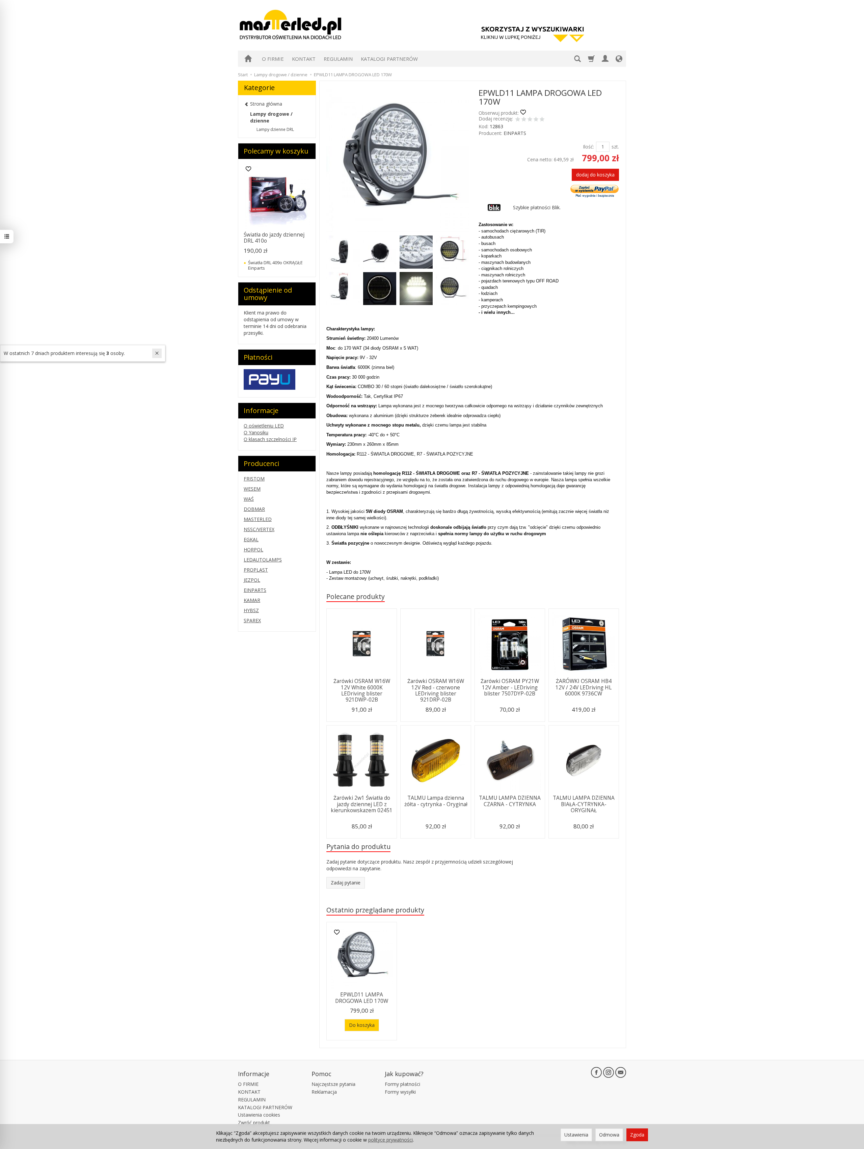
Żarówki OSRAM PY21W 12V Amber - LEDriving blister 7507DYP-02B (510, 687)
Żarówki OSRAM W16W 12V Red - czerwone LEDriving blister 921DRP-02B (435, 690)
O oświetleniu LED (264, 425)
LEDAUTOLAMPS (263, 559)
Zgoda (637, 1134)
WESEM (252, 489)
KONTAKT (304, 58)
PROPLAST (256, 570)
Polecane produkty (355, 596)
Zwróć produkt (254, 1122)
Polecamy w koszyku (276, 151)
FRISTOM (254, 478)
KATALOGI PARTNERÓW (389, 58)
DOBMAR (254, 509)
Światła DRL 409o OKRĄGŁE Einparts (275, 265)
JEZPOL (252, 580)
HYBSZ (251, 610)
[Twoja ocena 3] (530, 119)
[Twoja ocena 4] (536, 119)
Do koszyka (362, 1025)
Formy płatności (402, 1084)
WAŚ (249, 499)
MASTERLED (258, 519)
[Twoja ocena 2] (524, 119)
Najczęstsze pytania (333, 1084)
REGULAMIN (338, 58)
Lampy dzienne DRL (275, 129)
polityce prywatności (390, 1140)
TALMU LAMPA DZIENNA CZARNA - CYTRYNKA (510, 801)
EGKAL (251, 539)
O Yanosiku (256, 432)
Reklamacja (324, 1092)
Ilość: (588, 146)
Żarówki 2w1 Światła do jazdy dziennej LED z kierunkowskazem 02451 (362, 804)
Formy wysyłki (400, 1092)
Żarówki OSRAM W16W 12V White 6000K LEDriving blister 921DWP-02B (361, 690)
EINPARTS (515, 133)
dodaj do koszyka (595, 174)
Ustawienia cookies (259, 1115)
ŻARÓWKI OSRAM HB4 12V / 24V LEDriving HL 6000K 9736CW (584, 687)
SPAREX (252, 620)
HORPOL (253, 549)
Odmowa (609, 1134)
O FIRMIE (273, 58)
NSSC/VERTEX (259, 529)
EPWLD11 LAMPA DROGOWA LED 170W (361, 997)
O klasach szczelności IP (270, 439)
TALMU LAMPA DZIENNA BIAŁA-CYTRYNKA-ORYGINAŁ (584, 804)
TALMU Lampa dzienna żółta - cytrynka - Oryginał (435, 801)
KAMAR (252, 600)
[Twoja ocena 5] (542, 119)
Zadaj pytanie (345, 882)
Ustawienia (576, 1134)
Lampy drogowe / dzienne (271, 117)
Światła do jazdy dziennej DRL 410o (274, 237)
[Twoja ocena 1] (518, 119)
